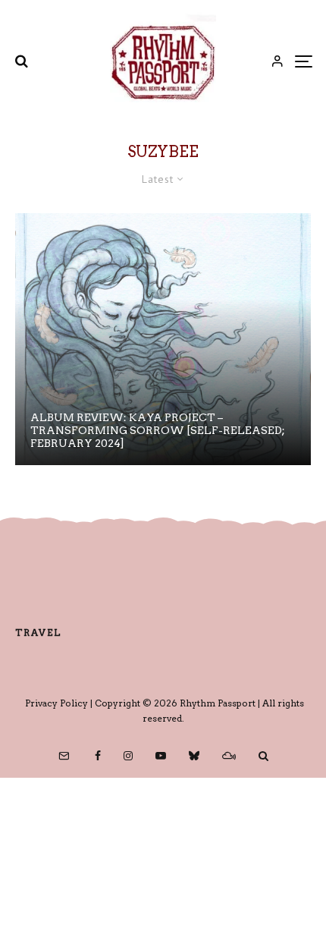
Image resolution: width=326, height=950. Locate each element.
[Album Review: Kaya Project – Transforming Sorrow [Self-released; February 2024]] (163, 339)
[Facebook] (97, 755)
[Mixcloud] (229, 755)
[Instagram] (128, 755)
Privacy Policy (56, 703)
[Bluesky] (194, 755)
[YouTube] (160, 755)
